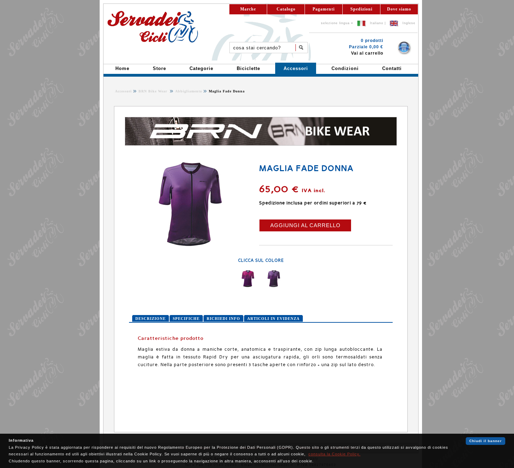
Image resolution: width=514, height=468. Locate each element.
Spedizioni (361, 9)
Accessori (123, 91)
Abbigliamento (188, 91)
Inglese (408, 23)
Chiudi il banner (485, 441)
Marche (248, 9)
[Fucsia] (248, 286)
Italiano (376, 23)
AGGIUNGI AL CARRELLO (305, 225)
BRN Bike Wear (153, 91)
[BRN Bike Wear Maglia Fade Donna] (190, 246)
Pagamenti (324, 9)
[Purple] (274, 286)
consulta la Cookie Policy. (334, 454)
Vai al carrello (367, 53)
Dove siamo (399, 9)
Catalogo (286, 9)
